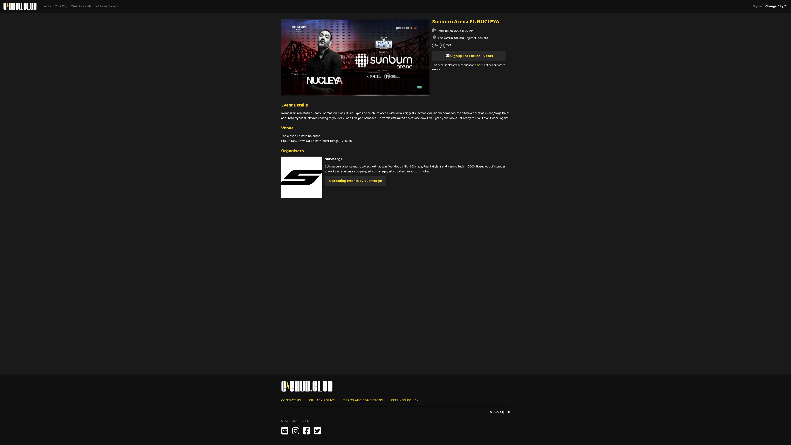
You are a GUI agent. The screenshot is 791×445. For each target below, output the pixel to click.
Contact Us (291, 400)
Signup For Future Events (471, 56)
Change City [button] (774, 6)
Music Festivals (81, 6)
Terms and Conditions (363, 400)
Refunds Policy (405, 400)
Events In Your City (54, 6)
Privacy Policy (322, 400)
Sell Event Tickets (106, 6)
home (478, 65)
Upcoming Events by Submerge (355, 181)
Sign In (757, 6)
